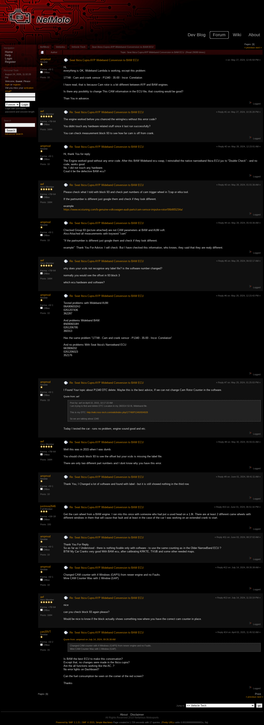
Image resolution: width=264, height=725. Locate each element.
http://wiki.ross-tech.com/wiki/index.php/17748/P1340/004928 (117, 412)
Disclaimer (137, 714)
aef (42, 111)
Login (8, 58)
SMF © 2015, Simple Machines (97, 722)
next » (259, 47)
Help (8, 55)
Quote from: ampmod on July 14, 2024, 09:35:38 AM (90, 639)
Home (9, 51)
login (7, 84)
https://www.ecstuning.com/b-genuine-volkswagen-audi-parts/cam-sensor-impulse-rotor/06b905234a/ (123, 209)
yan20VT (45, 631)
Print (258, 694)
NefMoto (44, 47)
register (16, 84)
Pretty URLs (168, 722)
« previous (249, 47)
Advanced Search (14, 134)
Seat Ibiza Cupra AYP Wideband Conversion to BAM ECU (122, 47)
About (124, 714)
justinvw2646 (48, 506)
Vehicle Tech (78, 47)
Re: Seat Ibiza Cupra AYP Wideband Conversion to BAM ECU (107, 112)
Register (10, 61)
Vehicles (60, 47)
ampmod (45, 59)
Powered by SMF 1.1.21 (68, 722)
